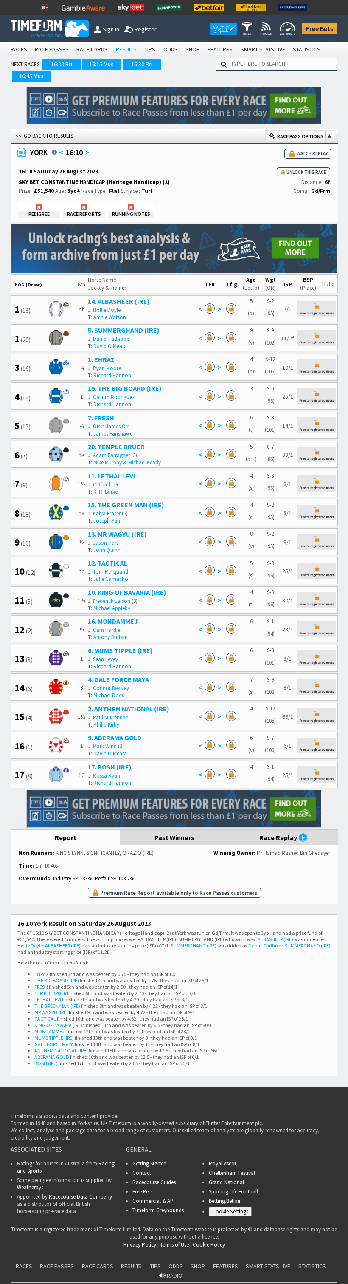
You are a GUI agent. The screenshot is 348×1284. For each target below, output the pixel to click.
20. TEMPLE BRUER (116, 446)
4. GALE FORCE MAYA (118, 679)
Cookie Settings (230, 1211)
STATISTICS (306, 49)
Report (65, 837)
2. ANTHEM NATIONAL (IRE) (128, 708)
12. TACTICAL (107, 563)
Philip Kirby (106, 724)
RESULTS (126, 49)
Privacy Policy (139, 1244)
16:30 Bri (141, 64)
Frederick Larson (111, 601)
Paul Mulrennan (111, 717)
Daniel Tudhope (111, 338)
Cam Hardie (106, 630)
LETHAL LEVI (47, 999)
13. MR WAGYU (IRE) (117, 534)
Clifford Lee (106, 484)
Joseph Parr (107, 520)
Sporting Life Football (233, 1191)
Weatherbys (30, 1187)
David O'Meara (110, 346)
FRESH (41, 987)
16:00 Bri (61, 64)
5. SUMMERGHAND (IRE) (124, 330)
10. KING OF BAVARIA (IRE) (127, 592)
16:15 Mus (101, 64)
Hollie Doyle (107, 310)
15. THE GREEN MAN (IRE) (126, 505)
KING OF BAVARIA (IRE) (58, 1025)
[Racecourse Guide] (54, 152)
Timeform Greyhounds (158, 1210)
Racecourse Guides (154, 1182)
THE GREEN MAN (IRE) (57, 1006)
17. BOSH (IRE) (110, 767)
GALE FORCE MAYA (54, 1044)
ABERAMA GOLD (51, 1057)
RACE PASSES (52, 49)
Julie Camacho (110, 579)
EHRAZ (41, 974)
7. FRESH (101, 417)
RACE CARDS (92, 49)
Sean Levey (105, 659)
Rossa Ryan (106, 775)
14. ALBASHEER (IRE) (119, 301)
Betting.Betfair (225, 1201)
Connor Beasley (111, 688)
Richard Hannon (112, 375)
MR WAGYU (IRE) (51, 1012)
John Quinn (107, 550)
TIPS (149, 49)
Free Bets (319, 28)
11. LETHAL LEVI (111, 476)
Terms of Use (174, 1244)
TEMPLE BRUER (50, 993)
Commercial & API (153, 1201)
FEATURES (220, 49)
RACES (19, 49)
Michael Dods (108, 695)
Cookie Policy (209, 1244)
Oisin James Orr (111, 426)
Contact (141, 1173)
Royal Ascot (222, 1163)
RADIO (174, 1275)
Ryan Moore (107, 368)
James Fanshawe (112, 433)
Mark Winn (105, 746)
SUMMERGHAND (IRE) (193, 945)
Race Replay (278, 837)
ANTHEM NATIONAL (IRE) (61, 1050)
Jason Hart (105, 542)
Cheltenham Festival (232, 1173)
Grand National (226, 1182)
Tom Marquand (110, 571)
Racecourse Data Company (80, 1196)
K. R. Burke (105, 491)
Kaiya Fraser (107, 513)
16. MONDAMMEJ (113, 621)
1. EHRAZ (101, 359)
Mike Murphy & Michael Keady (127, 462)
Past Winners (174, 837)
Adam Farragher (111, 455)
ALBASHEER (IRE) (275, 939)
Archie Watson (109, 317)
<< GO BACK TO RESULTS (44, 135)
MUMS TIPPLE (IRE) (54, 1038)
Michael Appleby (111, 608)
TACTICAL (45, 1018)
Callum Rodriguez (114, 397)
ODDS (170, 49)
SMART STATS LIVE (263, 49)
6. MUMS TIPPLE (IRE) (120, 650)
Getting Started (149, 1163)
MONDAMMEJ (49, 1031)
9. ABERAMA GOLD (114, 737)
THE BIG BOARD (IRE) (56, 980)
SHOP (192, 49)
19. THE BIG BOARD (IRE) (125, 388)
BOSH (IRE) (46, 1063)
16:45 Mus (31, 76)
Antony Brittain (110, 637)
